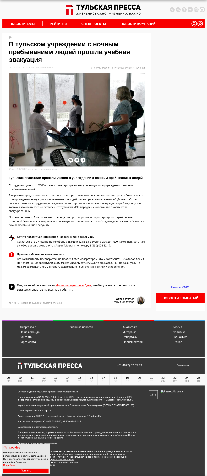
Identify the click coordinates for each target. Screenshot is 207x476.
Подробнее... (10, 465)
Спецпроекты (93, 23)
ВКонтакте (183, 365)
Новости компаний (138, 23)
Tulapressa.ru (28, 327)
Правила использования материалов (37, 443)
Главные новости (81, 327)
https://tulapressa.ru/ (67, 391)
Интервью (129, 332)
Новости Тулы (22, 23)
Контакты (26, 337)
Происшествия (133, 342)
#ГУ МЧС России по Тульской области (112, 67)
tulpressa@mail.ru (48, 427)
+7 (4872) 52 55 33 (129, 365)
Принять (26, 470)
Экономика (180, 337)
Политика (179, 332)
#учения (140, 67)
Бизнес (177, 342)
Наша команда (30, 332)
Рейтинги (58, 23)
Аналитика (130, 327)
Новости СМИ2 (180, 287)
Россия (177, 327)
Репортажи (130, 337)
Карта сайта (28, 342)
